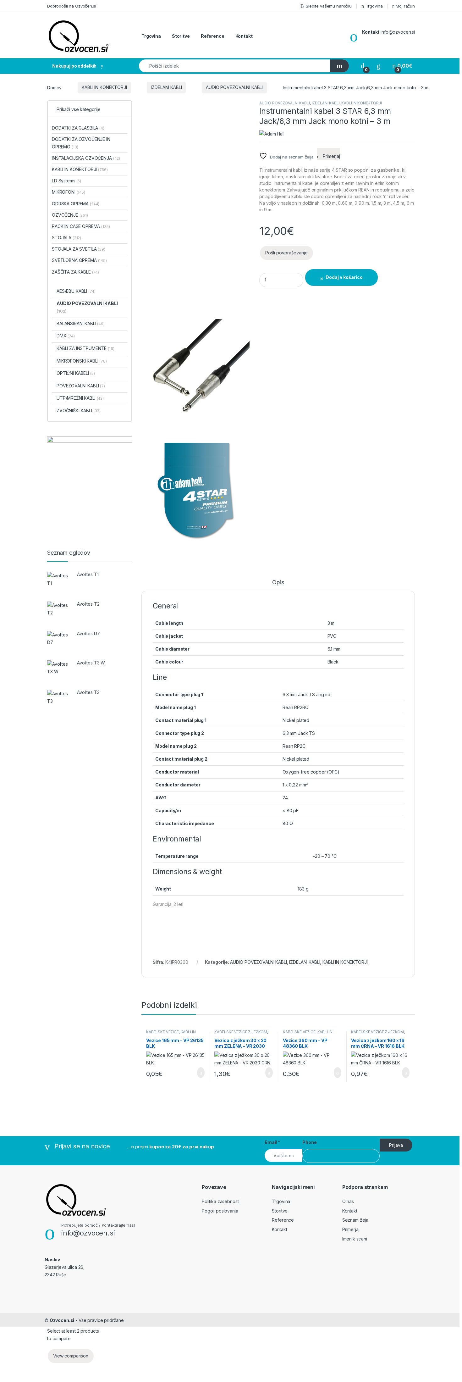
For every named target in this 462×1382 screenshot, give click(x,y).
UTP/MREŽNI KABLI (80, 398)
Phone (309, 1142)
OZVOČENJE (70, 215)
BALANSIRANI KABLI (81, 323)
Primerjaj (351, 1229)
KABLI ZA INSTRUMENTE (85, 348)
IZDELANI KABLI (166, 87)
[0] (363, 66)
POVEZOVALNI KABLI (81, 385)
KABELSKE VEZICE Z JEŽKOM (240, 1032)
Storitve (181, 36)
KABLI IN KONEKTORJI (104, 87)
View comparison (70, 1355)
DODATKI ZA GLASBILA (78, 127)
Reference (212, 36)
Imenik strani (354, 1238)
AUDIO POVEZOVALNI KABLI (234, 87)
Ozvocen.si (62, 1320)
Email (272, 1142)
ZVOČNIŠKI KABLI (79, 410)
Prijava (396, 1145)
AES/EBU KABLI (76, 291)
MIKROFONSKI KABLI (82, 361)
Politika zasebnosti (220, 1201)
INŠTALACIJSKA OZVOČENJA (86, 158)
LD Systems (66, 180)
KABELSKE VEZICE (162, 1032)
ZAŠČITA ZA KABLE (75, 272)
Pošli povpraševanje (286, 252)
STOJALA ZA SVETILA (78, 249)
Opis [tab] (278, 583)
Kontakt (244, 36)
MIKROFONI (68, 192)
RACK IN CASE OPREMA (81, 226)
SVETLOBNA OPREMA (79, 260)
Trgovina (374, 5)
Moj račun (405, 5)
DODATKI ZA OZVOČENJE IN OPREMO (81, 142)
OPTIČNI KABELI (76, 373)
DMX (66, 335)
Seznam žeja (355, 1220)
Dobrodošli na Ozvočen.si (71, 5)
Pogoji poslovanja (220, 1210)
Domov (54, 87)
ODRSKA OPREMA (75, 203)
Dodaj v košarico (344, 277)
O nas (348, 1201)
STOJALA (66, 237)
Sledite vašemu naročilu (329, 5)
